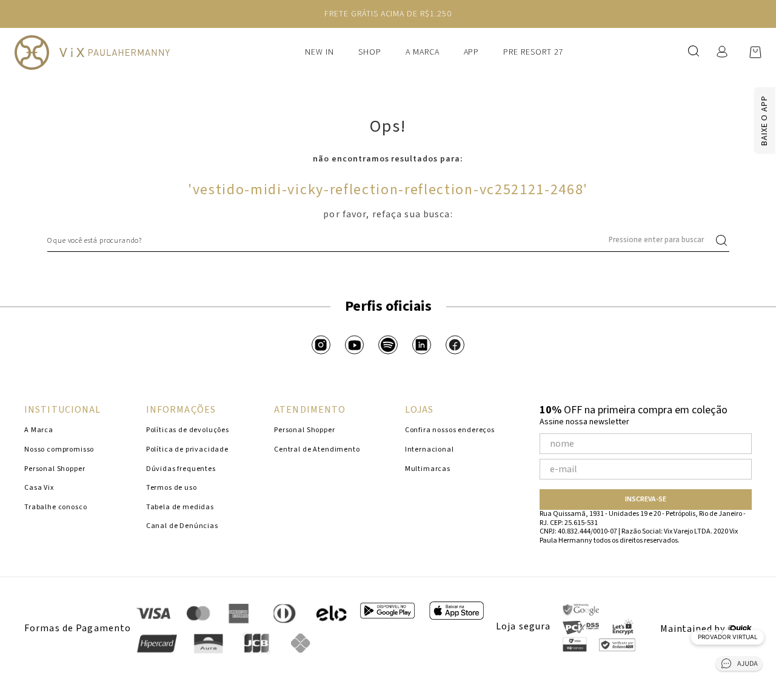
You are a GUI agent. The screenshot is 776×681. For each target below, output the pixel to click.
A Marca (423, 52)
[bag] (755, 52)
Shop (369, 52)
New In (319, 52)
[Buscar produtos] (724, 240)
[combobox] (388, 240)
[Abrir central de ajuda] (739, 665)
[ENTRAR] (719, 51)
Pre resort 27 (533, 52)
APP (472, 52)
